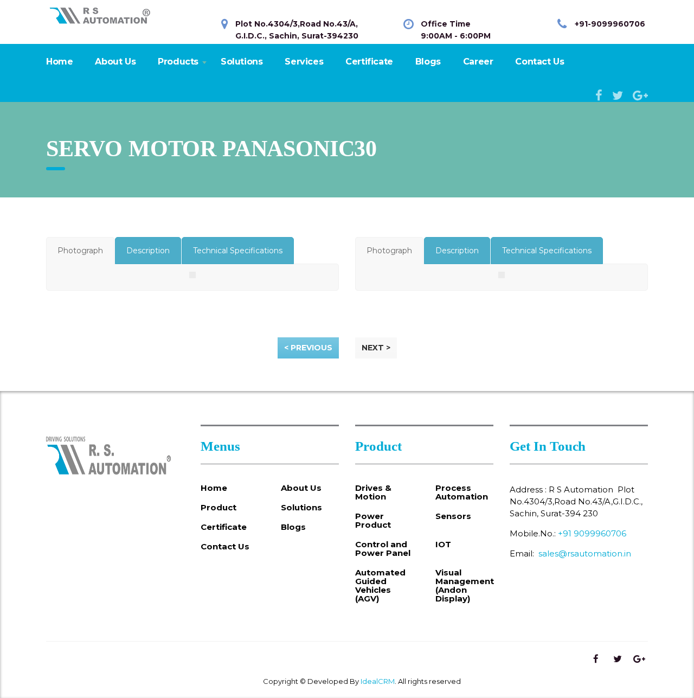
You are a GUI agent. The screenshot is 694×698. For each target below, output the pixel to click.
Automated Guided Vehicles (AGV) (380, 585)
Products (178, 61)
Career (478, 61)
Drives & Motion (373, 492)
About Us (115, 61)
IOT (443, 544)
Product (218, 507)
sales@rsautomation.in (584, 553)
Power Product (373, 520)
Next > (376, 348)
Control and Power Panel (382, 549)
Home (59, 61)
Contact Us (539, 61)
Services (304, 61)
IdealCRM (378, 681)
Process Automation (461, 492)
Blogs (428, 61)
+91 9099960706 (592, 533)
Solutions (241, 61)
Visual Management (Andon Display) (464, 585)
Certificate (369, 61)
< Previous (308, 348)
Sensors (453, 516)
